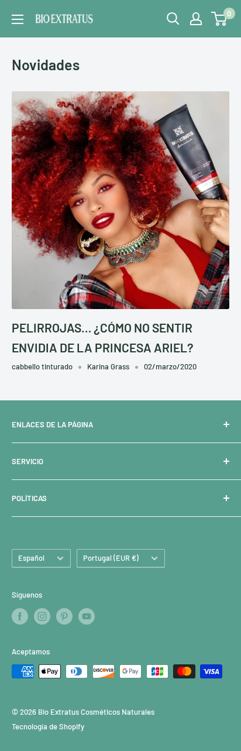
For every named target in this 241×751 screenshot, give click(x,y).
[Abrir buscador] (173, 18)
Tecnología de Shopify (48, 726)
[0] (219, 19)
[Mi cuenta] (196, 18)
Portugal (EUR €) (111, 558)
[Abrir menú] (17, 19)
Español (31, 558)
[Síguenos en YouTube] (86, 616)
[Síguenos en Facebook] (20, 616)
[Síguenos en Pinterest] (64, 616)
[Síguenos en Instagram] (42, 616)
